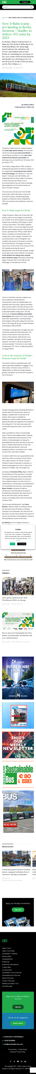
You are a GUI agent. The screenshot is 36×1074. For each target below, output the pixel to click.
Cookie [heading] (18, 529)
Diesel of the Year (8, 978)
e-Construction (7, 970)
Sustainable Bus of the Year (11, 975)
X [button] (33, 526)
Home (4, 17)
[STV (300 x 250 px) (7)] (18, 715)
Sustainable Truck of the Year (12, 973)
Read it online (18, 1023)
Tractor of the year (8, 981)
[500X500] (18, 129)
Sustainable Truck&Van (9, 954)
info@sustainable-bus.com (13, 1044)
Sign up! (18, 1007)
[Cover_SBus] (18, 811)
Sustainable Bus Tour (18, 642)
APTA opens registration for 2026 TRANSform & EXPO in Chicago (14, 599)
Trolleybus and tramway (16, 880)
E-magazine (25, 2)
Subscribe (18, 910)
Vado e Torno (6, 948)
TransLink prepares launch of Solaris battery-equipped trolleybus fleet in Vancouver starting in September (16, 872)
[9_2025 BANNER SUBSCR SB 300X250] (18, 774)
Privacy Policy (12, 1049)
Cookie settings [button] (22, 544)
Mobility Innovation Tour (10, 983)
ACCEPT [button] (12, 544)
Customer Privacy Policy (17, 1052)
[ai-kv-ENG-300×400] (18, 678)
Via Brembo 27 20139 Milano (13, 1037)
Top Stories (19, 604)
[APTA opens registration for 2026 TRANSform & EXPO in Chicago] (18, 586)
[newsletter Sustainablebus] (18, 745)
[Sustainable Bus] (4, 2)
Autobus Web (6, 956)
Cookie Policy (22, 1049)
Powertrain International (10, 964)
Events (14, 604)
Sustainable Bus (7, 959)
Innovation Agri (7, 986)
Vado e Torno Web (8, 951)
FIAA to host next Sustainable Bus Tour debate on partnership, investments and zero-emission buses (17, 635)
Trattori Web (6, 967)
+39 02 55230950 (9, 1040)
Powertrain (5, 962)
